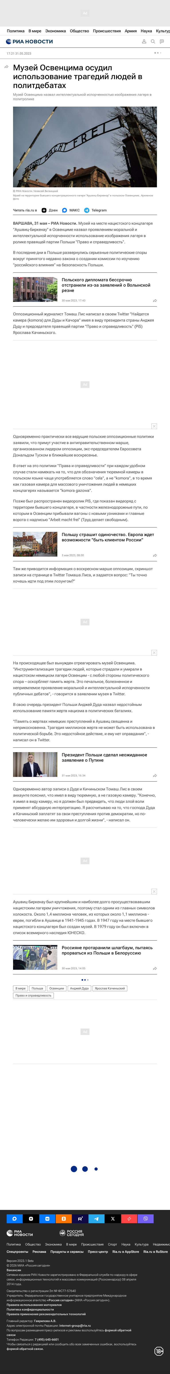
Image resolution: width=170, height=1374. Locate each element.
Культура (142, 1244)
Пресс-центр (98, 1252)
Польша (37, 988)
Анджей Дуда (79, 988)
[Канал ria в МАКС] (15, 1218)
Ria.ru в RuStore (155, 1252)
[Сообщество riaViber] (146, 1218)
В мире (20, 988)
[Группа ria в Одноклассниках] (64, 1218)
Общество (33, 1244)
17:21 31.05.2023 (19, 53)
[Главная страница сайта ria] (28, 41)
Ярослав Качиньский (110, 988)
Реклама (39, 1252)
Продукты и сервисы (66, 1252)
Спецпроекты (17, 1252)
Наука (126, 1244)
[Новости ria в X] (113, 1218)
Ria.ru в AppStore (125, 1252)
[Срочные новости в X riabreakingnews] (129, 1218)
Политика (14, 1244)
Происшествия (92, 1244)
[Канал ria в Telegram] (96, 1218)
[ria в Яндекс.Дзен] (31, 1218)
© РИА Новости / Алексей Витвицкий (35, 191)
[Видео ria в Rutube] (80, 1218)
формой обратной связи (25, 1349)
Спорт (112, 1244)
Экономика (53, 1244)
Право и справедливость (33, 995)
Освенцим (56, 988)
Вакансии (14, 1270)
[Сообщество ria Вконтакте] (47, 1218)
